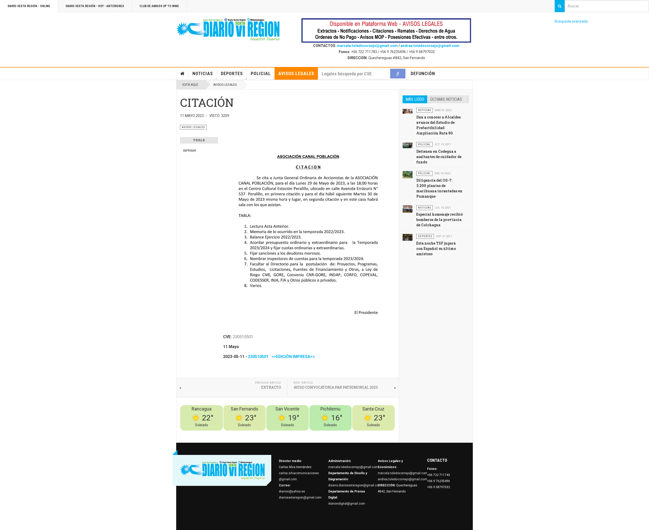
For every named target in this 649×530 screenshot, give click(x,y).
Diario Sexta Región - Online (29, 6)
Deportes (232, 73)
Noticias (202, 73)
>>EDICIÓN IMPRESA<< (292, 356)
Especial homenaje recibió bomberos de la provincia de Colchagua (439, 219)
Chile (320, 434)
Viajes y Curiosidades (357, 434)
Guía (378, 434)
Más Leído (415, 99)
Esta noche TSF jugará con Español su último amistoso (436, 248)
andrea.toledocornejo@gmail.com (430, 46)
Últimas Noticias (446, 99)
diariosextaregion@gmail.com (300, 497)
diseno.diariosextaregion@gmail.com (354, 485)
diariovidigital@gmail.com (346, 503)
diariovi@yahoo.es (292, 491)
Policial (261, 73)
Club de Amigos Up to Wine (159, 6)
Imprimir (189, 150)
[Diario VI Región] (228, 29)
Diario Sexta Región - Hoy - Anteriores (95, 6)
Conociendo (305, 434)
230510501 (258, 356)
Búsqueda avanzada (571, 21)
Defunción (423, 73)
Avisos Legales (296, 73)
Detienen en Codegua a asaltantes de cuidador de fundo (438, 156)
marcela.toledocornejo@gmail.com (367, 46)
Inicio (182, 73)
